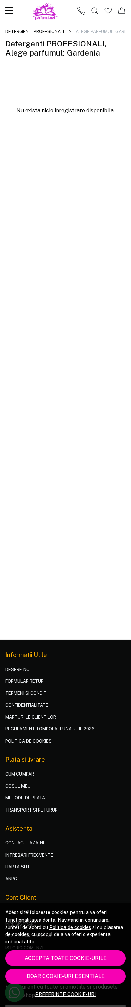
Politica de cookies (70, 927)
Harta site (18, 866)
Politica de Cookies (28, 741)
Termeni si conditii (27, 693)
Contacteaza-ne (25, 843)
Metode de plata (25, 797)
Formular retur (24, 681)
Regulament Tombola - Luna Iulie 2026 (50, 728)
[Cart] (122, 11)
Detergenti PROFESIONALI (34, 31)
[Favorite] (108, 11)
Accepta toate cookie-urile (66, 958)
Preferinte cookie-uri (65, 994)
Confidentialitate (26, 705)
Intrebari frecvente (29, 855)
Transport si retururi (32, 810)
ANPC (11, 879)
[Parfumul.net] (45, 11)
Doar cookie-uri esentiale (66, 976)
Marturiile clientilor (30, 717)
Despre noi (18, 669)
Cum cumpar (19, 774)
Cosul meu (18, 786)
